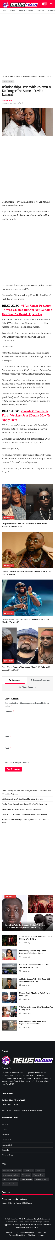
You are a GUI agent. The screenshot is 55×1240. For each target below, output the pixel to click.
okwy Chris (7, 100)
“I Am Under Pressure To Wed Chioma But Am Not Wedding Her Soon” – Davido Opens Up (27, 310)
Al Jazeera (17, 1203)
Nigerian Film (38, 1175)
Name (8, 736)
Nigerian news (27, 1179)
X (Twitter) (14, 1104)
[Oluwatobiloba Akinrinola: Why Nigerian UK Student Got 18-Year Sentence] (9, 1025)
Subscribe (5, 1150)
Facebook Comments (41, 680)
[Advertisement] (27, 44)
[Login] (51, 4)
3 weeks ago (26, 943)
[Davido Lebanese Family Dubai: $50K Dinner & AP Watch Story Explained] (27, 550)
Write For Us (6, 1140)
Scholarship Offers (9, 1184)
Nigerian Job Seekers (10, 1179)
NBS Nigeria (27, 1203)
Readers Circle (7, 1145)
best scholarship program (12, 1170)
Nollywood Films (41, 1179)
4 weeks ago (26, 957)
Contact (4, 1129)
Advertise (5, 1135)
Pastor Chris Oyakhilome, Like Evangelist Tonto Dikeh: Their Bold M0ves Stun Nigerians (26, 792)
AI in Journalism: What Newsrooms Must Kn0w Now (21, 809)
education (40, 1170)
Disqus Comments (29, 687)
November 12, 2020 (9, 103)
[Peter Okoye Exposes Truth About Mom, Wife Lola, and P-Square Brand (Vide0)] (27, 645)
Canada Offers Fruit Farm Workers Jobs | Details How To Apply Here (26, 415)
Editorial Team (7, 1155)
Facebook (5, 1104)
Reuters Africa (7, 1203)
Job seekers (26, 1175)
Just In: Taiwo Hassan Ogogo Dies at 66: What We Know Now (24, 804)
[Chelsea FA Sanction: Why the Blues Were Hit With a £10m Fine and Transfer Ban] (9, 968)
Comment (9, 711)
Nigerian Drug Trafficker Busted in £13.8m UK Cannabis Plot (24, 814)
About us (5, 1124)
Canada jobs (29, 1170)
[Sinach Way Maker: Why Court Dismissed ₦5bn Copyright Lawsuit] (9, 954)
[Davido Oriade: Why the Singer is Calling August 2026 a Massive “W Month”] (27, 598)
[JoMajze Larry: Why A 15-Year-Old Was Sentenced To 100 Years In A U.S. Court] (9, 983)
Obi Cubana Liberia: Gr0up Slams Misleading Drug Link (22, 799)
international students (11, 1175)
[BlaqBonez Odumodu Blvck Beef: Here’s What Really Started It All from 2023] (27, 502)
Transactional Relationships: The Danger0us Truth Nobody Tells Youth (25, 821)
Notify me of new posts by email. (17, 762)
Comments (16, 680)
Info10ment (8, 81)
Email (8, 748)
